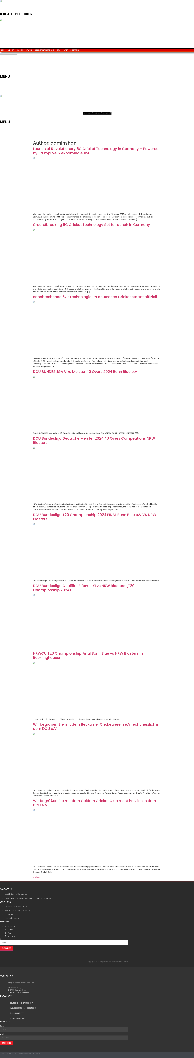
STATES (29, 50)
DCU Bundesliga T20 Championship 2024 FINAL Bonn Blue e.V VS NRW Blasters (94, 517)
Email (2, 939)
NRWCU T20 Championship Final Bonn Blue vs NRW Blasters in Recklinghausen (88, 655)
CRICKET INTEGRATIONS (44, 50)
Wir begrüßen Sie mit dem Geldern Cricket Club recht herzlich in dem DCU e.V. (94, 803)
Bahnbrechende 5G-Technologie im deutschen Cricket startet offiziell (95, 296)
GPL (58, 50)
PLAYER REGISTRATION (71, 50)
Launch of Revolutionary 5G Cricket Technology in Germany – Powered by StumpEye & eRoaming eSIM (96, 150)
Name (2, 1026)
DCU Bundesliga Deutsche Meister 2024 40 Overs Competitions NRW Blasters (94, 440)
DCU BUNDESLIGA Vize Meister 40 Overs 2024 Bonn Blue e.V (85, 371)
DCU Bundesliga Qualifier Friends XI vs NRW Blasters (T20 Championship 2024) (83, 588)
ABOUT (11, 50)
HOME (3, 50)
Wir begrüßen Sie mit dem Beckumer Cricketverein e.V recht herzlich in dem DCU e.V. (96, 726)
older (36, 877)
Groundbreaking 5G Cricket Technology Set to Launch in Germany (91, 224)
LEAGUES (20, 50)
